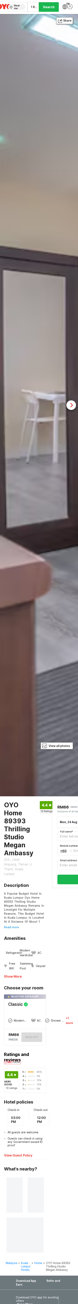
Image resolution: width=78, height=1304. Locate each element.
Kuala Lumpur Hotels (26, 1266)
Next (71, 405)
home (38, 1263)
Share (67, 20)
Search (49, 7)
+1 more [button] (69, 1020)
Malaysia (11, 1263)
